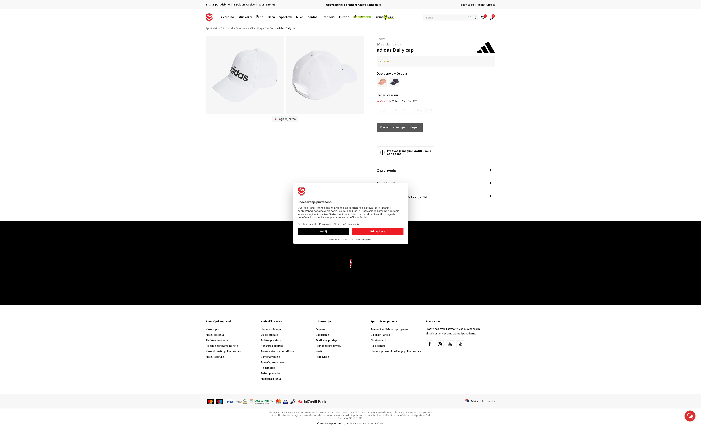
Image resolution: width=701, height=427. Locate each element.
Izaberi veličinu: (388, 95)
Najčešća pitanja (271, 378)
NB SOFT (357, 423)
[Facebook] (429, 344)
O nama (320, 329)
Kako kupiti (212, 329)
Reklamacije (268, 367)
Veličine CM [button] (410, 101)
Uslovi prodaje (269, 334)
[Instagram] (440, 344)
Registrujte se (486, 4)
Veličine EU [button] (383, 101)
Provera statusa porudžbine (277, 351)
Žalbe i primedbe (270, 373)
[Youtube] (450, 344)
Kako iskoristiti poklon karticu (223, 351)
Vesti (319, 351)
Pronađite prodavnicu (328, 345)
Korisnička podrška (272, 345)
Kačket (270, 28)
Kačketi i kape (256, 28)
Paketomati (378, 345)
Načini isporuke (215, 356)
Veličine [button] (396, 101)
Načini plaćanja (215, 334)
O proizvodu (386, 170)
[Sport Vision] (209, 17)
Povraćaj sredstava (272, 362)
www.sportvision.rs (335, 423)
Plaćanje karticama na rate (222, 345)
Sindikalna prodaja (326, 340)
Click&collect (378, 340)
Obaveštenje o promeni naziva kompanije (350, 4)
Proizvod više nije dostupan (399, 127)
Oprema (240, 28)
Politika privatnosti (272, 340)
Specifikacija (387, 183)
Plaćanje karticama (217, 340)
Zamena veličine (270, 356)
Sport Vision (213, 28)
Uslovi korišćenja (271, 329)
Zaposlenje (322, 334)
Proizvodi (227, 28)
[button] (236, 17)
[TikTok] (460, 344)
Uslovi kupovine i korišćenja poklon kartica (396, 351)
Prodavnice (322, 356)
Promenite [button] (488, 401)
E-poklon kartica (380, 334)
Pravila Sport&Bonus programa (389, 329)
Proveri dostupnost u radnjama (402, 196)
